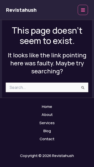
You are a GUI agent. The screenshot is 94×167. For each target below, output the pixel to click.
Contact (47, 138)
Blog (47, 130)
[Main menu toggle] (83, 10)
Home (47, 106)
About (47, 114)
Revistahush (21, 10)
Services (47, 122)
